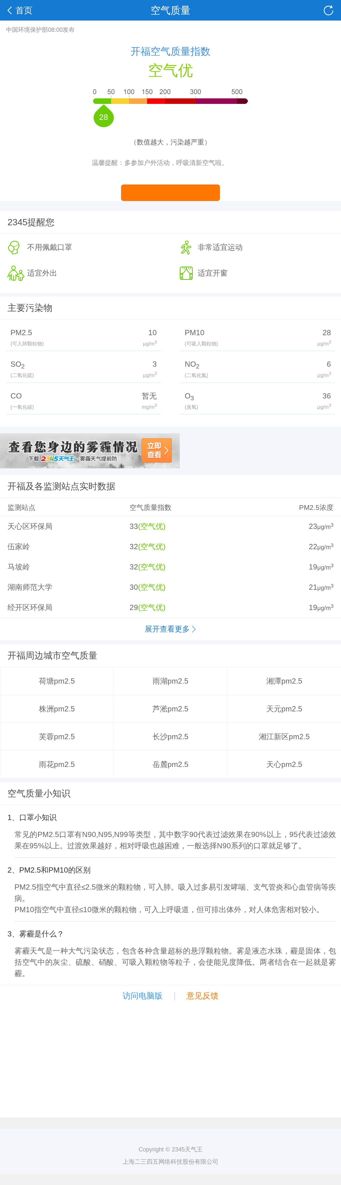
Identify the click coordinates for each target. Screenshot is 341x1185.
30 (134, 587)
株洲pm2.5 (57, 709)
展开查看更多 (167, 629)
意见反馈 (202, 995)
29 (134, 607)
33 (134, 526)
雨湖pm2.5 (170, 681)
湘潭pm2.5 (284, 681)
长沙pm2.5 (170, 736)
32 (134, 546)
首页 (23, 10)
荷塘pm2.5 (57, 681)
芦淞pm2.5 (170, 709)
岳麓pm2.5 (170, 764)
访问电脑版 (143, 995)
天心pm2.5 (284, 764)
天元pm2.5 (284, 709)
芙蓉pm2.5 (57, 736)
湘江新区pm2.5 (284, 736)
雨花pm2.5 (57, 764)
